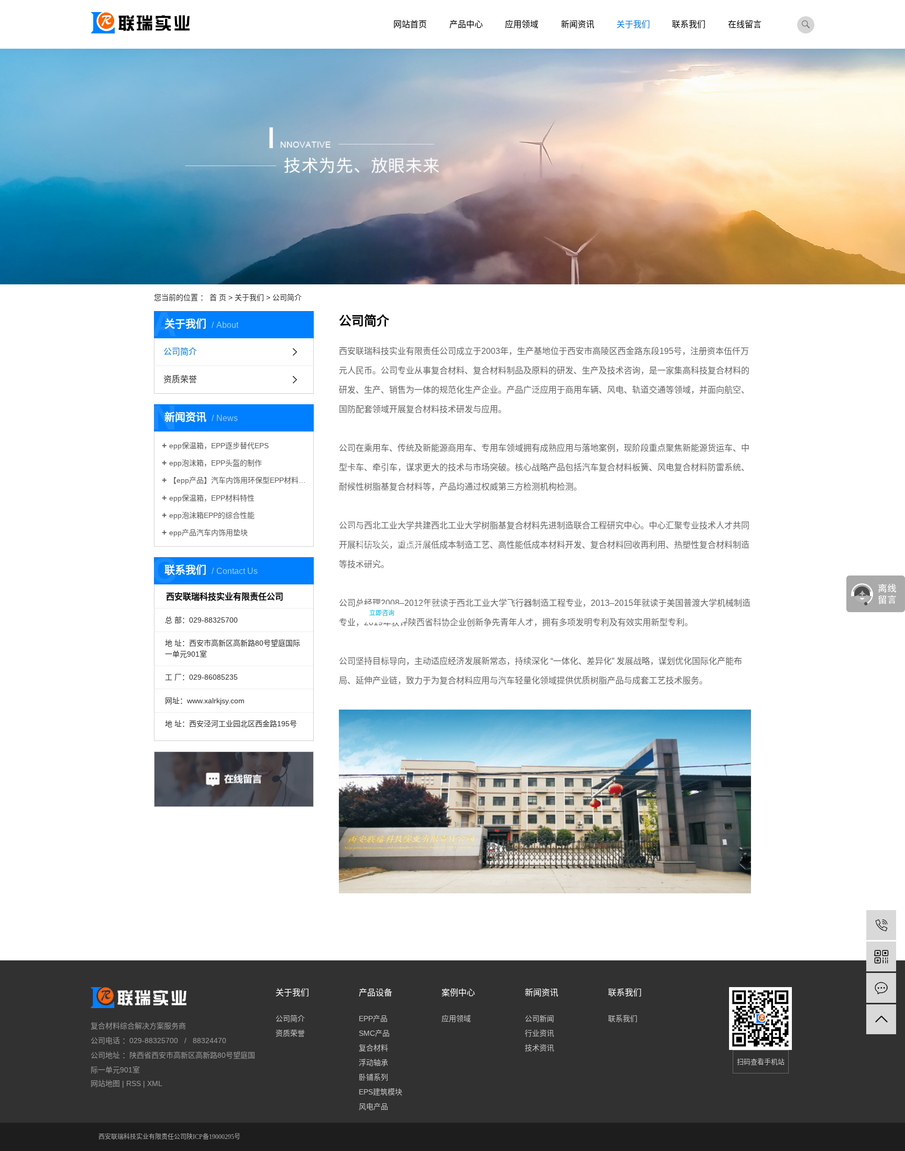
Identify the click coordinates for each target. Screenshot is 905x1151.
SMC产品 (374, 1033)
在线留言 (744, 24)
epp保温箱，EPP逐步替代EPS (219, 445)
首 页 (217, 297)
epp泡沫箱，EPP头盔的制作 (215, 463)
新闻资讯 (577, 24)
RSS (133, 1083)
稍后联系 (435, 613)
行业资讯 (539, 1033)
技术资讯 (539, 1048)
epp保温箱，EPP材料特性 (212, 498)
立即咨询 (381, 613)
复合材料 (373, 1048)
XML (154, 1083)
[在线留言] (881, 988)
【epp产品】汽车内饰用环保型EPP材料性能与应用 (237, 480)
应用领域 (521, 24)
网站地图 (105, 1083)
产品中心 (466, 24)
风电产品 (373, 1106)
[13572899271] (881, 925)
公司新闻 (539, 1018)
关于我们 (633, 24)
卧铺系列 (373, 1077)
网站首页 (410, 24)
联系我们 (688, 24)
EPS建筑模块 (380, 1092)
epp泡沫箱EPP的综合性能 (212, 515)
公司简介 (180, 351)
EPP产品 (373, 1018)
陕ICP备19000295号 (213, 1137)
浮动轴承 (373, 1062)
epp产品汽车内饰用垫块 (208, 532)
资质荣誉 (180, 379)
